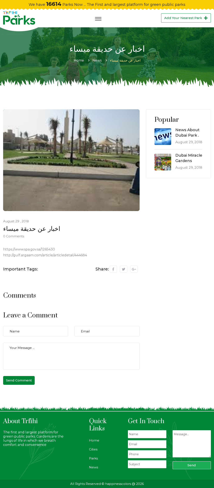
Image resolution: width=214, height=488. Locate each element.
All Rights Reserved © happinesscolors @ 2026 (107, 484)
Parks (93, 458)
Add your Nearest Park (183, 18)
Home (79, 60)
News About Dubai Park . (187, 133)
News (97, 60)
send (191, 465)
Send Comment (19, 380)
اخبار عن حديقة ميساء (125, 60)
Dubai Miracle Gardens (188, 158)
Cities (93, 449)
